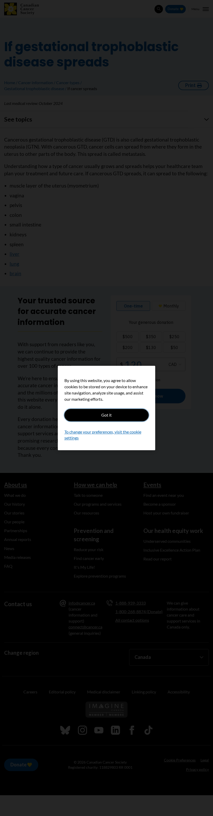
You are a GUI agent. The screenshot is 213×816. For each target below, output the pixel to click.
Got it (106, 414)
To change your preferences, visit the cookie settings (102, 435)
